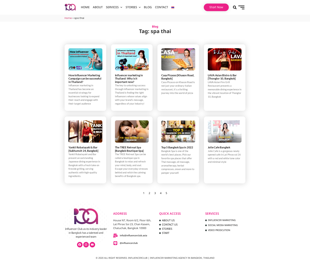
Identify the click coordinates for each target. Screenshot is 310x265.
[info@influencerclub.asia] (115, 235)
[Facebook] (80, 244)
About (98, 7)
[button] (234, 7)
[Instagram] (86, 244)
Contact (161, 7)
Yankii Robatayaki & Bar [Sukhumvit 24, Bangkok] (83, 149)
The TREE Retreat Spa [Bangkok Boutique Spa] (129, 149)
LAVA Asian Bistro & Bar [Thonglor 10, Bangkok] (222, 77)
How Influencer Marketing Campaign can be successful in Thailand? (84, 79)
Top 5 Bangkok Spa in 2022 (177, 147)
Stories (131, 7)
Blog (148, 7)
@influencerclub (129, 243)
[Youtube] (92, 244)
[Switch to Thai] (173, 7)
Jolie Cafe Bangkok (219, 147)
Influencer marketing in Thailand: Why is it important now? (129, 79)
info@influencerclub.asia (133, 235)
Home (85, 7)
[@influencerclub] (115, 243)
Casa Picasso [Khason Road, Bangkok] (177, 77)
